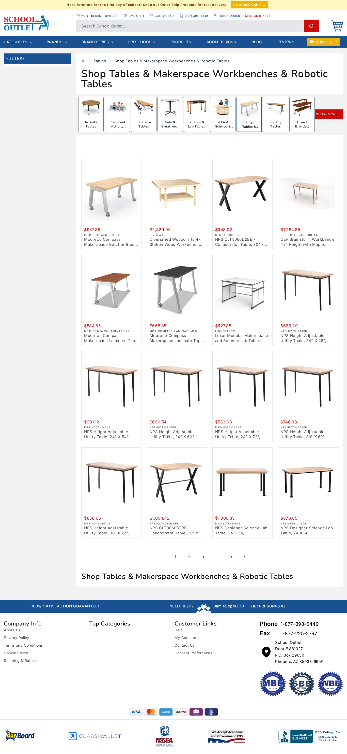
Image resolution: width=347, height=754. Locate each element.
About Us (12, 630)
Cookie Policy (16, 653)
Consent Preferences (193, 653)
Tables (99, 61)
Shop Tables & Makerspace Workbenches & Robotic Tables (172, 61)
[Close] (342, 4)
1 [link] (175, 556)
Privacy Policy (16, 637)
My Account (185, 637)
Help (179, 630)
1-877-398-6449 (300, 624)
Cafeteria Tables (143, 124)
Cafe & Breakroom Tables (170, 126)
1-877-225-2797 (299, 633)
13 (230, 557)
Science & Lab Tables (196, 124)
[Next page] (244, 556)
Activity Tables (91, 124)
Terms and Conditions (23, 645)
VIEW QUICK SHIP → (249, 5)
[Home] (83, 61)
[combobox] (197, 26)
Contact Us (185, 645)
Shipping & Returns (21, 660)
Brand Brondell (302, 124)
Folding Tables (275, 124)
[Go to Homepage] (37, 23)
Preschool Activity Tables (117, 126)
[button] (336, 26)
